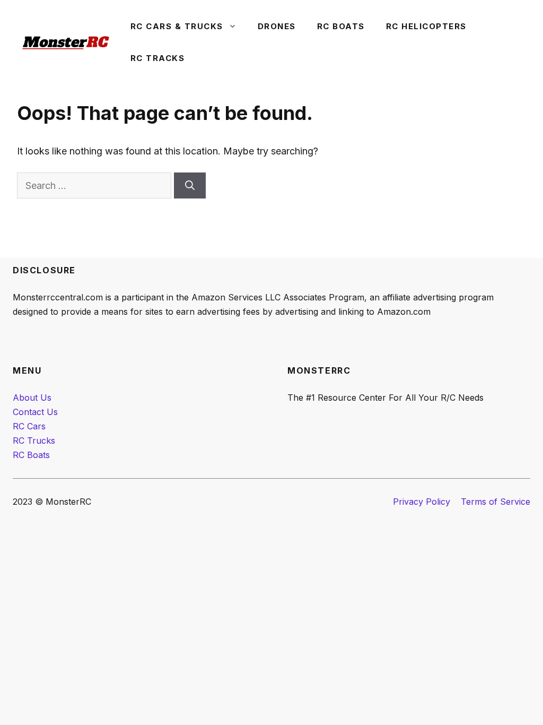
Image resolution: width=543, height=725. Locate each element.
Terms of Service (495, 501)
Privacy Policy (421, 501)
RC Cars (29, 426)
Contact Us (35, 412)
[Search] (190, 185)
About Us (32, 397)
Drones (277, 26)
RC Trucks (34, 440)
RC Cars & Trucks (176, 26)
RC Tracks (157, 58)
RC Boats (341, 26)
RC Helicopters (426, 26)
